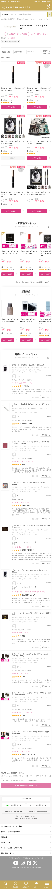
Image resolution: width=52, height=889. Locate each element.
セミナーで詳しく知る (38, 34)
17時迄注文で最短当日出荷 (38, 811)
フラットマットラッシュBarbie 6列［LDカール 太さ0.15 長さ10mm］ (31, 732)
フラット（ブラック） (34, 489)
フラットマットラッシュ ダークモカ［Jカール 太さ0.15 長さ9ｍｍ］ (31, 526)
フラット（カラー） (33, 448)
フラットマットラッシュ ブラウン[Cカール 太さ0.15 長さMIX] (31, 614)
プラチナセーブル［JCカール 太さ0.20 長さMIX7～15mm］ (29, 571)
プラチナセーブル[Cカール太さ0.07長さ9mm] (28, 365)
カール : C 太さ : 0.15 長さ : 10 (22, 673)
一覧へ (48, 227)
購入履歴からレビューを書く (25, 785)
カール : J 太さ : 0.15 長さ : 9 (21, 547)
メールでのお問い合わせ (38, 805)
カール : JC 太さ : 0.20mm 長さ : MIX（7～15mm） (29, 592)
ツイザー (33, 408)
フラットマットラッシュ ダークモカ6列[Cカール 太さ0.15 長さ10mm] (30, 655)
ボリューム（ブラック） (36, 370)
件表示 (30, 52)
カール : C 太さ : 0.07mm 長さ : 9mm (24, 383)
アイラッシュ (22, 367)
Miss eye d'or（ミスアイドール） (26, 19)
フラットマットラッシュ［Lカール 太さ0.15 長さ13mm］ (29, 483)
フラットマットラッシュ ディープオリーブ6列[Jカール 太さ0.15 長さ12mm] (31, 694)
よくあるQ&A (26, 799)
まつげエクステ (35, 367)
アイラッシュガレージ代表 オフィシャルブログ (25, 858)
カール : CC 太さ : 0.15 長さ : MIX (23, 461)
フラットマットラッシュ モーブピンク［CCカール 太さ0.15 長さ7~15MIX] (31, 442)
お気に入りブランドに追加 (18, 34)
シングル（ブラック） (34, 577)
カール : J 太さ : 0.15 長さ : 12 (22, 712)
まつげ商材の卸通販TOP (8, 19)
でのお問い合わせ (14, 805)
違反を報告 (35, 397)
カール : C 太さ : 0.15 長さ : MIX (22, 633)
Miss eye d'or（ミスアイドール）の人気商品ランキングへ (33, 282)
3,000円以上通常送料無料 (14, 811)
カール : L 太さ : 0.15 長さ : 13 (22, 502)
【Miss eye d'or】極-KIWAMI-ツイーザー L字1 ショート (31, 405)
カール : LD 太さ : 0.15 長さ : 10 (22, 751)
